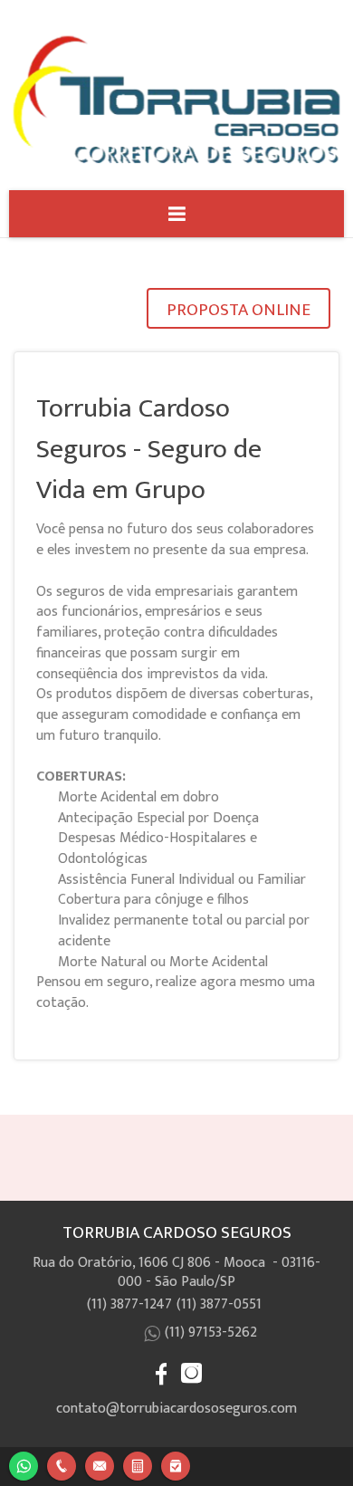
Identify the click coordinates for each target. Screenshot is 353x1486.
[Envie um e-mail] (99, 1464)
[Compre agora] (175, 1464)
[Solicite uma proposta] (137, 1464)
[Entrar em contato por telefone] (61, 1466)
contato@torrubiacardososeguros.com (176, 1408)
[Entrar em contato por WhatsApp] (23, 1464)
